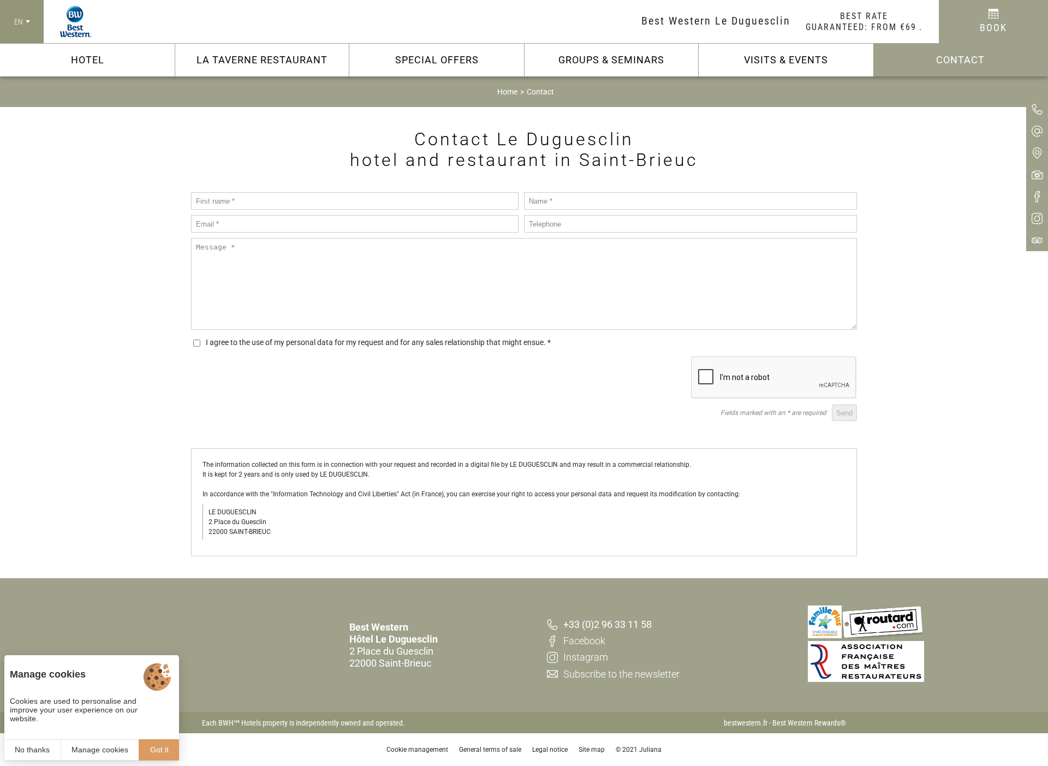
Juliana (650, 749)
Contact (540, 91)
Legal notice (550, 749)
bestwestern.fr (745, 723)
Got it (159, 749)
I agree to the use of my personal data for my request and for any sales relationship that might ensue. (378, 342)
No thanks (32, 749)
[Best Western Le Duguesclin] (68, 22)
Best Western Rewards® (809, 723)
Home (507, 91)
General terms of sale (490, 749)
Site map (592, 749)
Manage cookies (100, 749)
